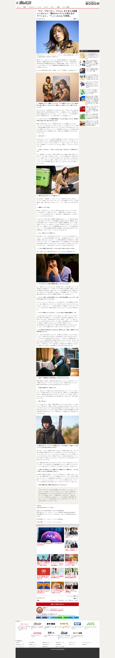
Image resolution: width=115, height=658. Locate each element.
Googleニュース (46, 642)
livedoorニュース (60, 642)
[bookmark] (73, 618)
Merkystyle (58, 644)
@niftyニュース (32, 644)
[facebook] (41, 618)
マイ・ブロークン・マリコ (71, 600)
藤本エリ (76, 18)
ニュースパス (32, 646)
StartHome (45, 646)
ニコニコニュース (86, 642)
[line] (63, 618)
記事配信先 (19, 640)
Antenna (84, 644)
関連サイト (19, 621)
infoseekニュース (20, 644)
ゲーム (39, 7)
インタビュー (53, 600)
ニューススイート (20, 646)
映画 (24, 7)
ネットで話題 (66, 7)
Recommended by (70, 596)
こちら (56, 614)
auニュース (72, 644)
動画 (58, 7)
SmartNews (32, 642)
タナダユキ (61, 600)
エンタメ (46, 7)
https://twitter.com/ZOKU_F (57, 610)
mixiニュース (72, 642)
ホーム (18, 7)
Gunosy (18, 642)
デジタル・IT (32, 7)
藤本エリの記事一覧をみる (57, 604)
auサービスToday (60, 646)
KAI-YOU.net (46, 644)
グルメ (52, 7)
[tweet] (49, 618)
